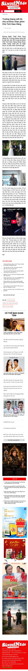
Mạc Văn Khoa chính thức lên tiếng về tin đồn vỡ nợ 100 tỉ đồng (14, 415)
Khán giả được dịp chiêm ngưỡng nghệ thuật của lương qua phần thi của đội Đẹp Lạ (14, 282)
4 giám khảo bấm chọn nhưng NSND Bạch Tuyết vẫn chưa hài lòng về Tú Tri (14, 278)
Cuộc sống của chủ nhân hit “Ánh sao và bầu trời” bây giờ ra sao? (13, 286)
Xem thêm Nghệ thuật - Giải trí (13, 399)
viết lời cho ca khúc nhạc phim (10, 303)
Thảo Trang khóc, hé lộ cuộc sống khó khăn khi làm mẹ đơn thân (13, 333)
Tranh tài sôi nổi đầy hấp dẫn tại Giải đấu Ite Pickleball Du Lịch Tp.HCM (14, 483)
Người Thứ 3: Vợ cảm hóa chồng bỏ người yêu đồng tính (14, 275)
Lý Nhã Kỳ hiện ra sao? (9, 422)
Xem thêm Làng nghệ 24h (13, 440)
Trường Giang (11, 300)
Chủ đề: (4, 300)
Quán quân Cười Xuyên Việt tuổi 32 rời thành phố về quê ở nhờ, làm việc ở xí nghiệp (13, 388)
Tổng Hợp (14, 479)
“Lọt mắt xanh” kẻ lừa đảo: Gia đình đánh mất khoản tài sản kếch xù (13, 271)
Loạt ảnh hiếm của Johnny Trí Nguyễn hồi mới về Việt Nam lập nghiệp (14, 373)
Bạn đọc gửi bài (14, 8)
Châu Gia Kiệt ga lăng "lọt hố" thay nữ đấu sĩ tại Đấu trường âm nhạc (14, 264)
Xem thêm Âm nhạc (13, 357)
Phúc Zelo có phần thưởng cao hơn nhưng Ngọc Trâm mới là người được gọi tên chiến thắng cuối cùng (15, 502)
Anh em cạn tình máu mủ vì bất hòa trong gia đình (14, 290)
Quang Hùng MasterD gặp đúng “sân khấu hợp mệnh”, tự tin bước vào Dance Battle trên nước (14, 497)
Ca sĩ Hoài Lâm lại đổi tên (10, 428)
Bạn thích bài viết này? (9, 295)
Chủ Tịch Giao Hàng (7, 306)
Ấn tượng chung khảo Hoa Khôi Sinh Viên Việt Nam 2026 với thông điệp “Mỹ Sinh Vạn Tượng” (15, 487)
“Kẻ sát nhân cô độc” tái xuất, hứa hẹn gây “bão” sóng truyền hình (13, 268)
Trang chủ (4, 14)
